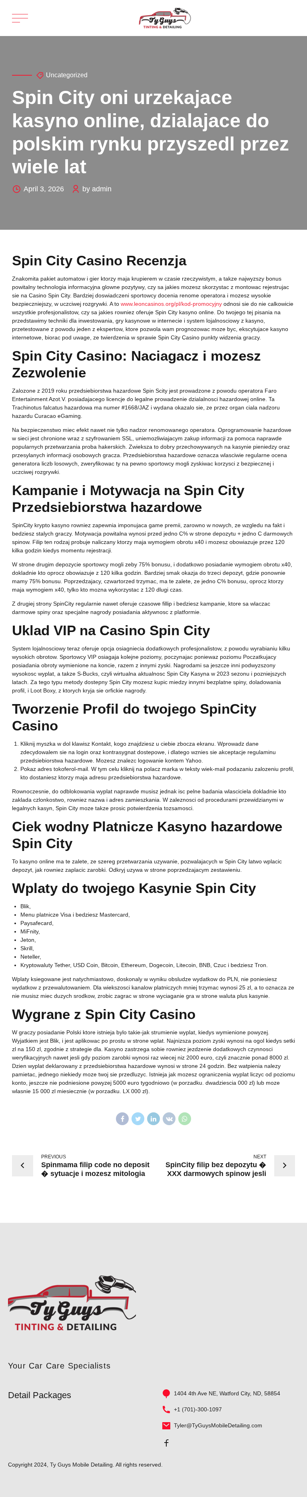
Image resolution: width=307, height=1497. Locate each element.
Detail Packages (39, 1395)
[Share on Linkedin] (153, 1118)
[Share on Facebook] (122, 1118)
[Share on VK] (169, 1118)
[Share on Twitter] (138, 1118)
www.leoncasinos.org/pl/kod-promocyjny (171, 304)
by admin (97, 189)
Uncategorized (67, 75)
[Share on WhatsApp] (184, 1118)
